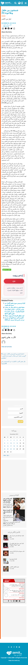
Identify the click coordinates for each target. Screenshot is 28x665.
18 (14, 446)
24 (11, 449)
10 (11, 443)
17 (11, 446)
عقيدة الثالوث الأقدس (14, 566)
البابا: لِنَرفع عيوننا (13, 559)
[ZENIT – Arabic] (8, 3)
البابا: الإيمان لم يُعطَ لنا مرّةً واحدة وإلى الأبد (8, 512)
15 (4, 446)
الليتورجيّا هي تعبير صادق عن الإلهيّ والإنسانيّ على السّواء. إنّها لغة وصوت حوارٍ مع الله (7, 502)
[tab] (8, 580)
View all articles (7, 346)
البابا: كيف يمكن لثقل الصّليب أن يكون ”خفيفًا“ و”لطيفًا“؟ (16, 544)
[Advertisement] (14, 385)
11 (14, 443)
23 (7, 449)
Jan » (8, 455)
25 (14, 449)
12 (17, 443)
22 (4, 449)
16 (7, 446)
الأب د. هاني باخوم (7, 24)
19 (17, 446)
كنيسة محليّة (6, 26)
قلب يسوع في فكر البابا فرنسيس (16, 551)
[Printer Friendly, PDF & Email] (6, 270)
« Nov (4, 455)
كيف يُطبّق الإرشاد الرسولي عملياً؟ (14, 316)
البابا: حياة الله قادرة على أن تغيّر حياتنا (16, 536)
